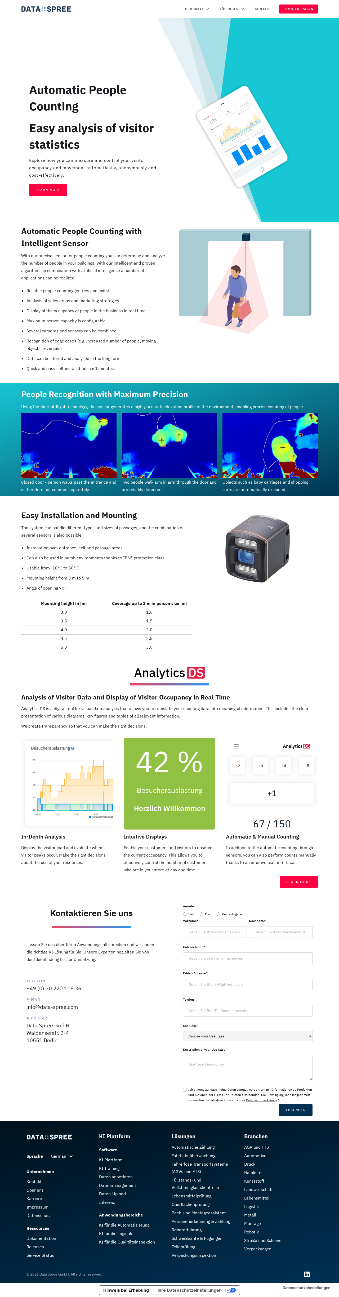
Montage (252, 1223)
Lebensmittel (256, 1198)
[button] (197, 9)
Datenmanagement (117, 1185)
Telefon (188, 999)
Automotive (255, 1155)
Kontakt (263, 9)
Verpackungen (257, 1248)
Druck (249, 1164)
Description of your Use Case (204, 1049)
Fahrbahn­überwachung (193, 1155)
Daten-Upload (112, 1193)
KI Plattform (111, 1159)
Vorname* (190, 921)
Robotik (251, 1231)
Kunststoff (254, 1181)
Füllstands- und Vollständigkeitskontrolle (195, 1183)
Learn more (298, 882)
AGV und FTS (256, 1147)
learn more (48, 190)
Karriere (34, 1198)
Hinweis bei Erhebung (126, 1290)
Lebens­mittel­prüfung (191, 1195)
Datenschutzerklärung (261, 1100)
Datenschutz (38, 1215)
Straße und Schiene (263, 1240)
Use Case (190, 1026)
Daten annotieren (116, 1176)
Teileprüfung (183, 1246)
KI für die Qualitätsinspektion (127, 1242)
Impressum (37, 1207)
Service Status (40, 1255)
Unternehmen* (194, 947)
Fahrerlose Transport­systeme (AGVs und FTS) (200, 1167)
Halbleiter (253, 1172)
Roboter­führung (187, 1229)
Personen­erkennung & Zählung (201, 1221)
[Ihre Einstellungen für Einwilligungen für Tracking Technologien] (306, 1288)
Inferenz (107, 1202)
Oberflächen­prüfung (190, 1204)
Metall (250, 1215)
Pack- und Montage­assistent (199, 1212)
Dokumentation (41, 1238)
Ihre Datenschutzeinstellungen (190, 1290)
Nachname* (258, 921)
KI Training (109, 1168)
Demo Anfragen (298, 9)
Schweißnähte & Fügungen (197, 1238)
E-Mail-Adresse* (195, 973)
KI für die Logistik (115, 1233)
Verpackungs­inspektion (194, 1255)
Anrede (188, 906)
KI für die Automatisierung (124, 1225)
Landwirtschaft (258, 1189)
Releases (35, 1246)
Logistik (251, 1206)
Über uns (35, 1190)
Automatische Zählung (193, 1147)
